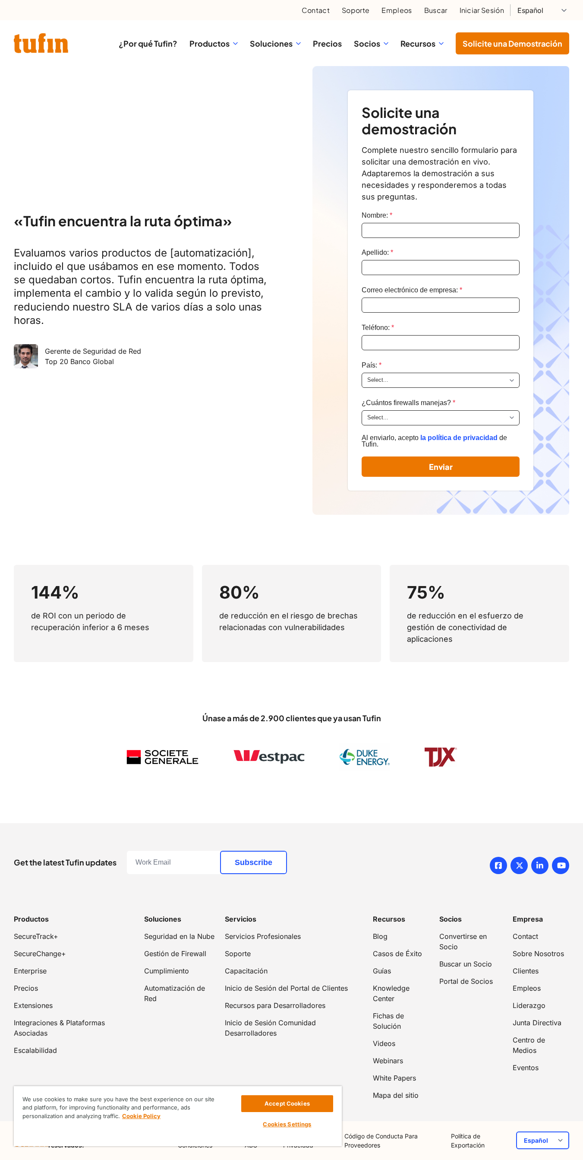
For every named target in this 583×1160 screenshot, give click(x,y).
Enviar (441, 467)
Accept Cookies (287, 1103)
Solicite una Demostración (512, 43)
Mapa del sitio (396, 1095)
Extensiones (33, 1005)
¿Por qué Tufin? (148, 43)
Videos (384, 1043)
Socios (450, 919)
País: (371, 365)
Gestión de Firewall (175, 953)
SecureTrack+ (36, 936)
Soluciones (162, 919)
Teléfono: (378, 327)
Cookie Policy (141, 1115)
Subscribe (253, 862)
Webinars (388, 1060)
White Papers (394, 1078)
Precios (327, 43)
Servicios (240, 919)
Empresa (528, 919)
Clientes (526, 971)
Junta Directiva (537, 1022)
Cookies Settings (287, 1124)
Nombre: (377, 215)
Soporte (355, 10)
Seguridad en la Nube (179, 936)
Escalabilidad (35, 1050)
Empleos (396, 10)
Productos (31, 919)
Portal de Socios (466, 981)
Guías (382, 971)
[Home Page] (41, 43)
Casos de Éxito (397, 953)
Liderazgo (529, 1005)
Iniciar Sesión (482, 10)
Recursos (389, 919)
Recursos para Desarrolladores (275, 1005)
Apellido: (377, 252)
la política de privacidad (459, 437)
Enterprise (30, 971)
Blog (380, 936)
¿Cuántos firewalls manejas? (408, 402)
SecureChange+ (40, 953)
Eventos (526, 1067)
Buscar (435, 10)
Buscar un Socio (465, 964)
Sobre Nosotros (538, 953)
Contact (316, 10)
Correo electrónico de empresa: (412, 290)
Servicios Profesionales (263, 936)
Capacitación (246, 971)
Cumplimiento (166, 971)
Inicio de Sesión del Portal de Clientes (286, 988)
